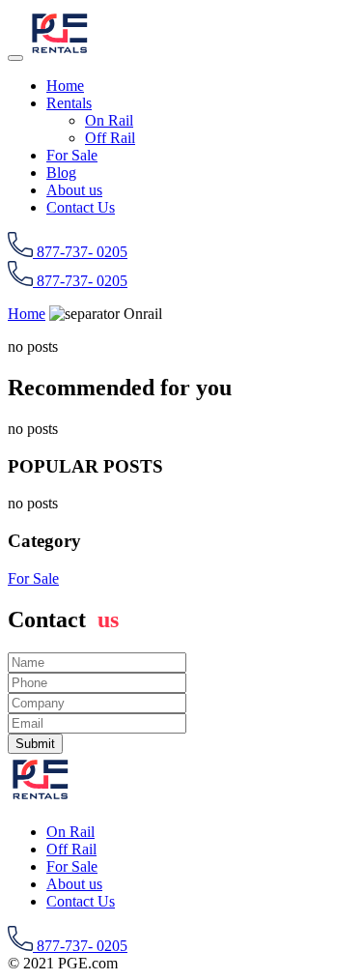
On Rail (109, 120)
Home (65, 85)
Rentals (69, 103)
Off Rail (110, 138)
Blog (61, 172)
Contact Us (80, 207)
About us (74, 190)
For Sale (71, 155)
